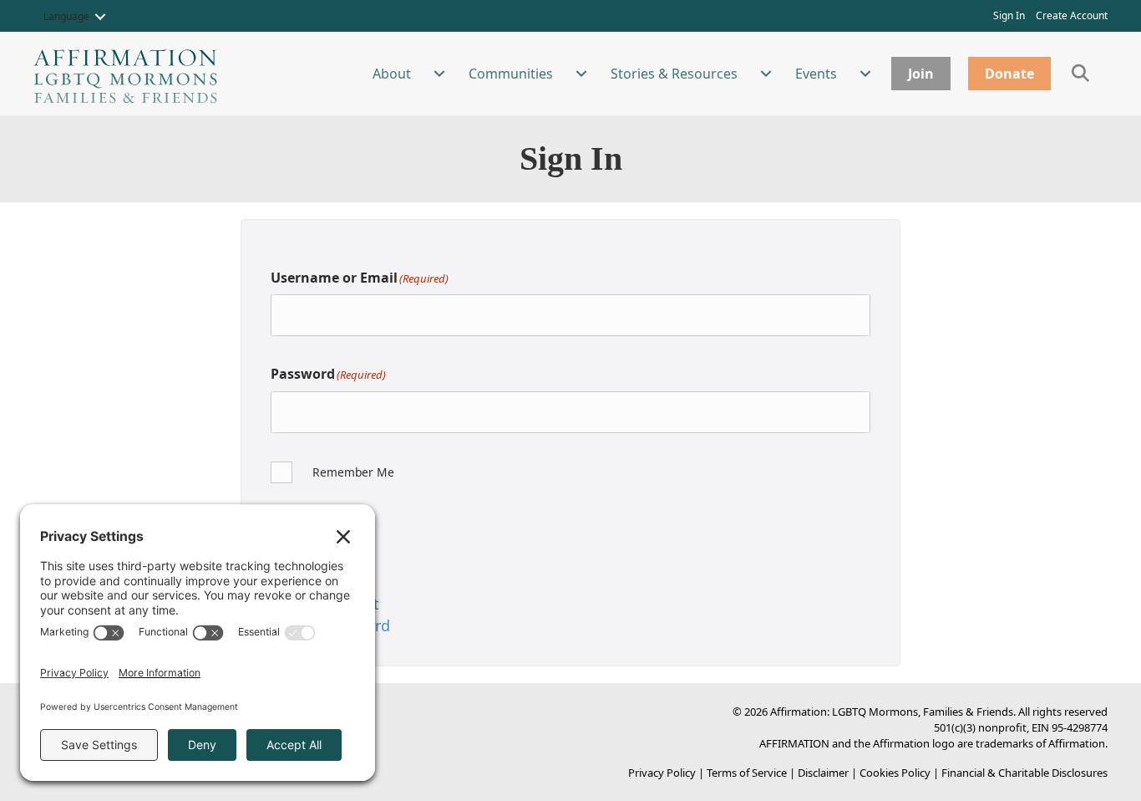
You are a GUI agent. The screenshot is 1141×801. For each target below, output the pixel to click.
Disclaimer (823, 772)
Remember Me (353, 472)
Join (921, 73)
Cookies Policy (895, 772)
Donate (1009, 73)
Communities (511, 73)
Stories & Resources (674, 73)
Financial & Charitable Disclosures (1024, 772)
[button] (100, 17)
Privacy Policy (662, 772)
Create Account (1072, 15)
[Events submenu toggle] (865, 73)
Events (816, 73)
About (392, 73)
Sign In (1009, 15)
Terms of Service (747, 772)
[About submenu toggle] (439, 73)
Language (66, 16)
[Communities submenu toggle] (581, 73)
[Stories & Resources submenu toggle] (766, 73)
